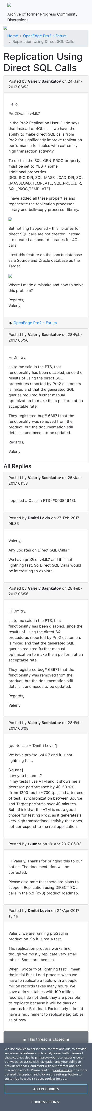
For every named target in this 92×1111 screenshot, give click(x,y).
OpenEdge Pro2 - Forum (45, 35)
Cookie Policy (62, 1070)
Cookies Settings (45, 1102)
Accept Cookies (46, 1089)
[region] (46, 1077)
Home (12, 35)
